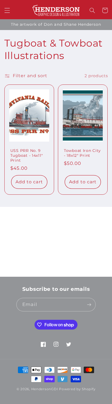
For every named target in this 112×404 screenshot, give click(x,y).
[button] (7, 10)
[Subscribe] (94, 270)
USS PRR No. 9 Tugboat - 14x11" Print (26, 155)
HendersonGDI (44, 389)
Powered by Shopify (77, 389)
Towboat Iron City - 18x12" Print (82, 153)
